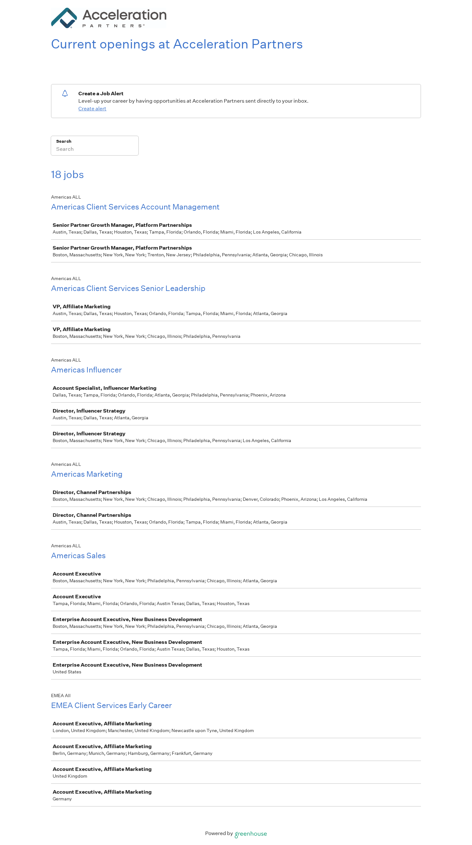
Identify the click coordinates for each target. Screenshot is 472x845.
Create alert (92, 109)
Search (63, 141)
